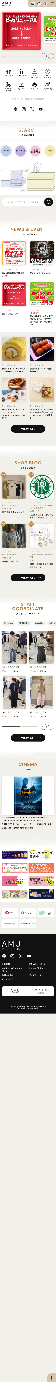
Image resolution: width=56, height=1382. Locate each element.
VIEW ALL (28, 429)
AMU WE (6, 151)
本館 (50, 151)
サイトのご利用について (39, 968)
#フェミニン (9, 623)
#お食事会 (39, 623)
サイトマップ (7, 979)
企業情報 (6, 964)
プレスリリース (35, 975)
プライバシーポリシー (38, 964)
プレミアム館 (20, 151)
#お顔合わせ (24, 623)
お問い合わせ (8, 975)
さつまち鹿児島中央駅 (35, 151)
